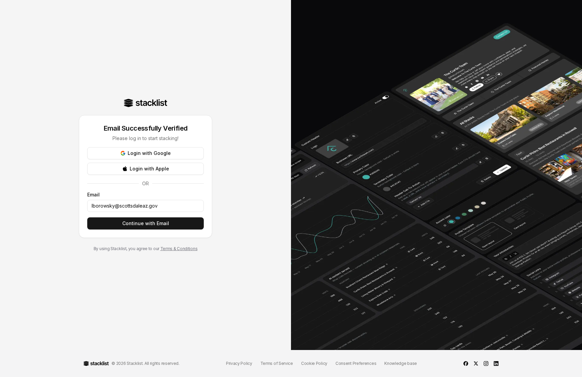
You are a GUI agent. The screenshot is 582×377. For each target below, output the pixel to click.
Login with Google (149, 153)
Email (93, 194)
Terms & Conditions (179, 248)
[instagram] (486, 363)
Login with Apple (149, 168)
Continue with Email (145, 223)
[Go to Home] (96, 363)
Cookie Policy (314, 363)
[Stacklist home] (145, 103)
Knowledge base (400, 363)
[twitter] (476, 363)
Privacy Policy (239, 363)
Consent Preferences (355, 363)
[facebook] (465, 363)
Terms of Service (276, 363)
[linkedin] (496, 363)
